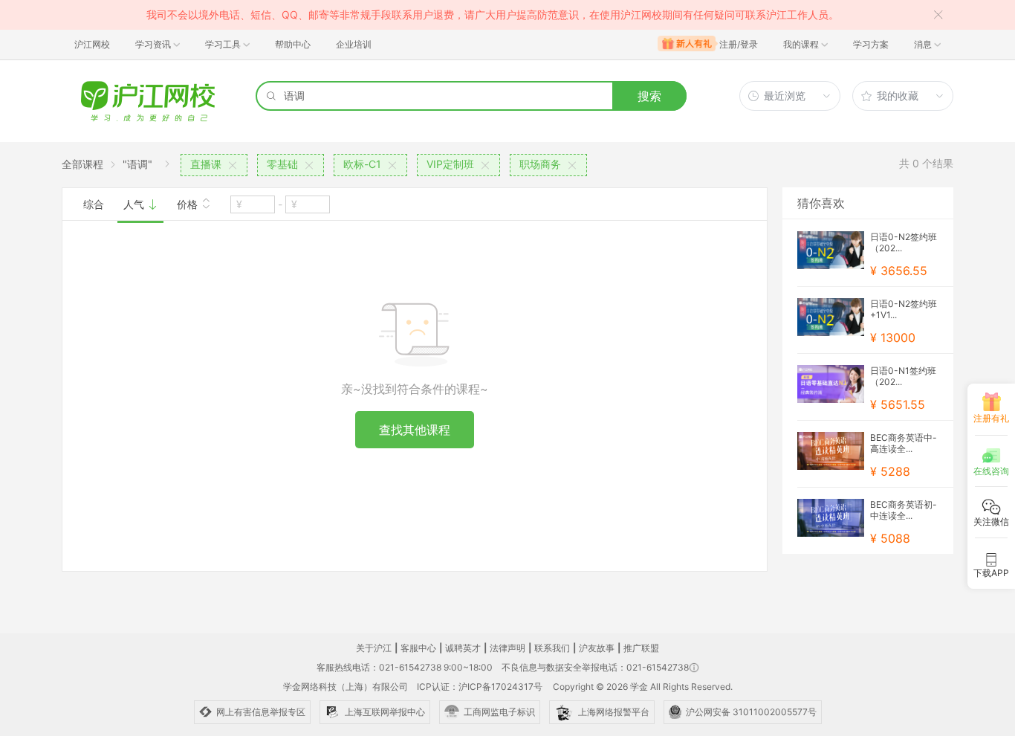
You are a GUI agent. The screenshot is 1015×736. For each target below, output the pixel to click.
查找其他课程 (414, 429)
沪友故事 (596, 647)
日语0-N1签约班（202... (903, 376)
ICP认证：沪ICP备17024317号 (479, 686)
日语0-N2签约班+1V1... (903, 309)
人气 (135, 204)
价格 (189, 204)
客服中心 (418, 647)
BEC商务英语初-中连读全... (903, 510)
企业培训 (354, 44)
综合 (93, 204)
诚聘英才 (463, 647)
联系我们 (552, 647)
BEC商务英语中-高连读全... (903, 443)
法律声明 (507, 647)
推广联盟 (641, 647)
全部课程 (82, 164)
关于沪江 (374, 647)
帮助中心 (293, 44)
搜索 (649, 95)
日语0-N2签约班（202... (903, 242)
